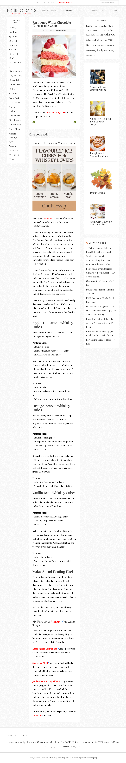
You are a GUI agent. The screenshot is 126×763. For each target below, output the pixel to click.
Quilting (13, 36)
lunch (49, 747)
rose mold (37, 715)
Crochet (13, 41)
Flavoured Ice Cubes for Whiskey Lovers (53, 143)
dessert (78, 742)
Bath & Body (15, 124)
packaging (53, 747)
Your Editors (76, 758)
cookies (89, 30)
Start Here (53, 758)
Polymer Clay (15, 75)
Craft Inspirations (98, 30)
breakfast (11, 742)
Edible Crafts (21, 10)
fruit (97, 35)
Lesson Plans (15, 115)
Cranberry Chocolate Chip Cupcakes (101, 223)
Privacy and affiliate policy (89, 758)
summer (64, 746)
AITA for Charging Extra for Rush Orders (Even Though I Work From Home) (99, 252)
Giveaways (80, 11)
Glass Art (13, 93)
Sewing (12, 27)
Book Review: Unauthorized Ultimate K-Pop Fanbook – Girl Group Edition (100, 272)
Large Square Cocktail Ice (44, 648)
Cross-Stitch (15, 79)
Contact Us (60, 758)
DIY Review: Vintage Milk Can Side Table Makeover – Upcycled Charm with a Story (101, 310)
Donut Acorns (97, 192)
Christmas (112, 26)
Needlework (15, 120)
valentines (79, 747)
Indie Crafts (14, 98)
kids (105, 40)
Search (114, 11)
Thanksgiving (110, 51)
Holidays (99, 40)
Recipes (101, 50)
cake (16, 742)
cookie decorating (56, 742)
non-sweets (101, 45)
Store (104, 11)
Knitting (13, 31)
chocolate (103, 26)
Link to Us (68, 758)
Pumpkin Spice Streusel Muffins (99, 155)
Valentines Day (90, 55)
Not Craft (13, 150)
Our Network (66, 11)
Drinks (88, 35)
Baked (89, 25)
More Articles (97, 243)
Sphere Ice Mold (40, 663)
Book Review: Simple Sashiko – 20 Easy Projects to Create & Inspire (100, 323)
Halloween (90, 40)
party (58, 747)
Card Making (15, 70)
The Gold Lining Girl (55, 112)
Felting (12, 89)
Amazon (56, 621)
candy (96, 26)
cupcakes (109, 30)
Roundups (93, 11)
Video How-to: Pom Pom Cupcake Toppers (100, 121)
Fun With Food (106, 34)
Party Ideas (14, 129)
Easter (93, 35)
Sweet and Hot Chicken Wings (98, 88)
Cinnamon (48, 217)
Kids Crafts (14, 102)
